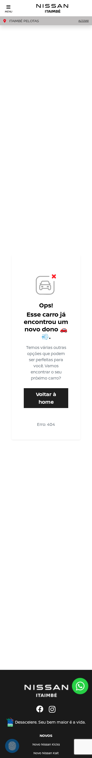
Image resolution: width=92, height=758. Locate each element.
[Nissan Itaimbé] (52, 8)
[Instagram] (52, 709)
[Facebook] (40, 709)
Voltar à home (46, 398)
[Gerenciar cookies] (12, 746)
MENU (8, 11)
